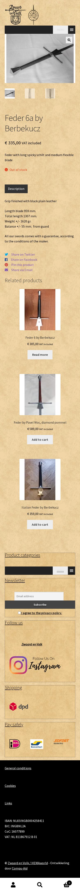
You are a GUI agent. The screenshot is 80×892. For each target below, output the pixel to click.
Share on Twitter (23, 254)
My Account (13, 885)
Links (8, 803)
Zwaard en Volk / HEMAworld (28, 863)
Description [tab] (16, 189)
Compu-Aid (19, 868)
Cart (61, 881)
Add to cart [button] (40, 439)
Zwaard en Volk (32, 644)
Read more (40, 355)
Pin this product (22, 265)
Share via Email (22, 270)
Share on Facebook (24, 259)
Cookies (10, 786)
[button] (69, 40)
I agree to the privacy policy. (41, 613)
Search (40, 885)
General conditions (18, 768)
